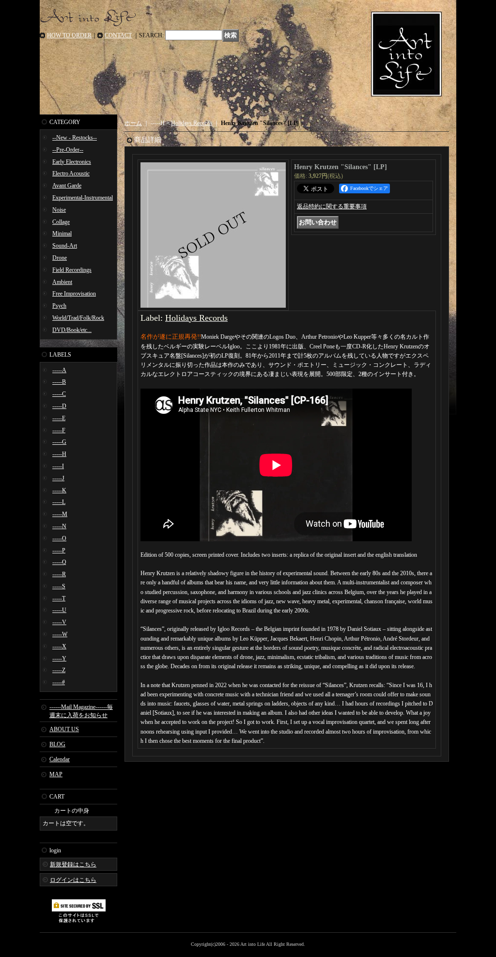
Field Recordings (72, 270)
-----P (58, 550)
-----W (59, 634)
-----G (59, 442)
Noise (59, 209)
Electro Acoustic (71, 173)
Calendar (59, 759)
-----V (59, 622)
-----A (59, 370)
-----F (58, 430)
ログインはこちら (73, 880)
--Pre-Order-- (67, 149)
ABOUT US (64, 729)
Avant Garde (66, 185)
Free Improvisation (74, 293)
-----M (59, 514)
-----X (59, 646)
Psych (59, 305)
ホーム (133, 123)
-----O (59, 538)
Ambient (62, 282)
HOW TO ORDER (69, 35)
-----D (59, 406)
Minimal (62, 233)
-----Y (59, 658)
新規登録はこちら (73, 864)
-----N (59, 526)
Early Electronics (71, 161)
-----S (58, 586)
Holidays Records (191, 123)
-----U (59, 610)
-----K (59, 490)
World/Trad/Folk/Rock (78, 317)
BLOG (57, 744)
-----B (59, 381)
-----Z (58, 670)
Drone (59, 257)
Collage (61, 222)
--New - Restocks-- (74, 137)
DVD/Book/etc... (72, 330)
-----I (58, 466)
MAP (55, 774)
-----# (58, 682)
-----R (59, 574)
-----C (59, 394)
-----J (58, 478)
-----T (58, 598)
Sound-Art (64, 245)
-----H (59, 454)
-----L (58, 502)
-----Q (59, 562)
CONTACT (118, 35)
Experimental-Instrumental (82, 197)
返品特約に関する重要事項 (332, 206)
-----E (58, 418)
